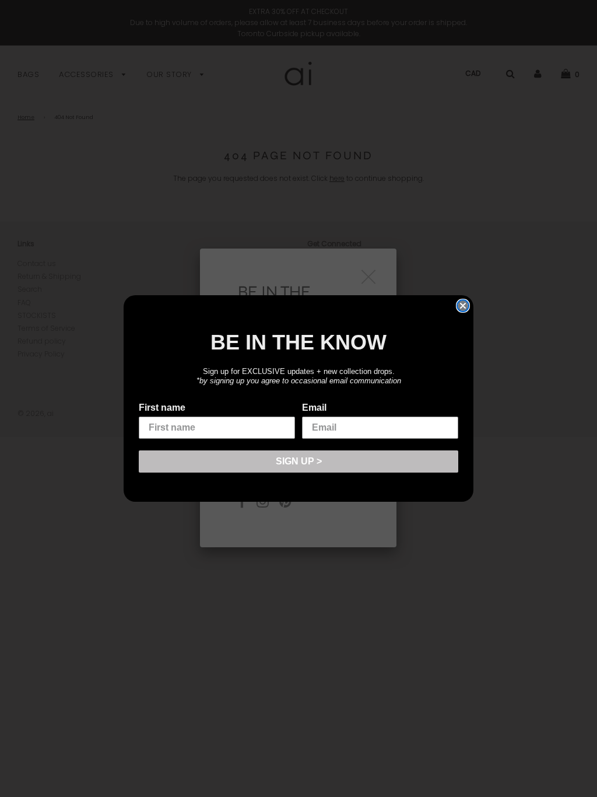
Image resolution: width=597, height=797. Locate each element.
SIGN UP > (299, 461)
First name (162, 408)
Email (314, 408)
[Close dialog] (463, 306)
